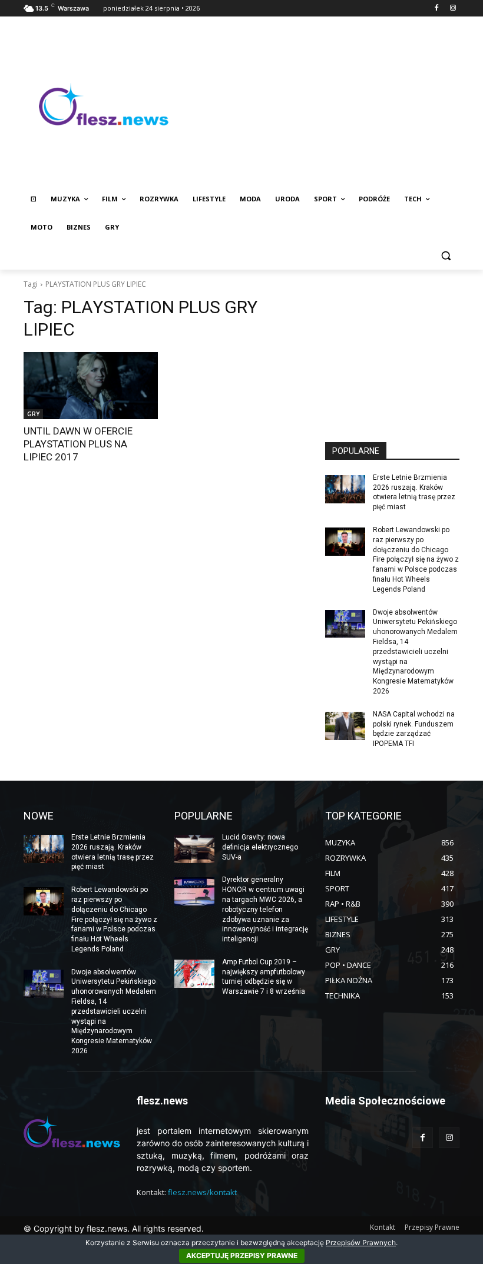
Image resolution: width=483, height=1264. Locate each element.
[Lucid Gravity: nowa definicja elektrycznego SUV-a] (194, 849)
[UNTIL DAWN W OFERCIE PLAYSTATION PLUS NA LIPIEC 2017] (91, 385)
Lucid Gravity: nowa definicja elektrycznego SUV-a (260, 847)
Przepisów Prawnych (361, 1242)
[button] (445, 256)
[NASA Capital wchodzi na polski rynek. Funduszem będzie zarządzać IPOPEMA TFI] (345, 726)
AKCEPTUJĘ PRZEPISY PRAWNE (241, 1255)
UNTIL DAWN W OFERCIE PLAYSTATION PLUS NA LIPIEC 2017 (78, 444)
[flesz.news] (104, 104)
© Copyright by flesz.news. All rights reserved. (114, 1228)
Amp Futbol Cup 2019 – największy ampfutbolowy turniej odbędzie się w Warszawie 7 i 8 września (263, 977)
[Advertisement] (321, 104)
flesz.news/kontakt (202, 1192)
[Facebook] (436, 8)
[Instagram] (452, 8)
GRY (33, 414)
